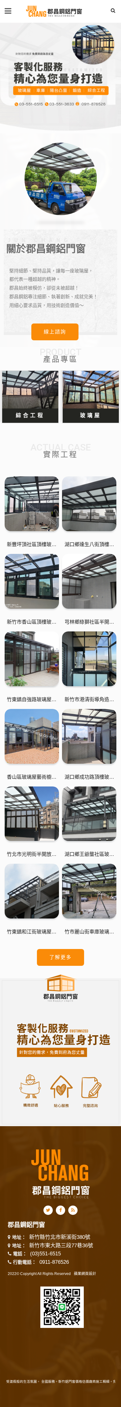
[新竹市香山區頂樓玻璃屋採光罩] (32, 581)
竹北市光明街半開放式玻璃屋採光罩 (31, 854)
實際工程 (60, 454)
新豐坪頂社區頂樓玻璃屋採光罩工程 (31, 545)
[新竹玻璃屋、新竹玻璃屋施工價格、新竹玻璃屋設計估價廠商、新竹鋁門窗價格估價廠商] (54, 10)
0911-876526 (54, 1262)
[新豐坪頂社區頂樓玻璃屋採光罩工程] (32, 503)
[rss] (73, 1210)
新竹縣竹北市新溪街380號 (59, 1237)
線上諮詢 (55, 331)
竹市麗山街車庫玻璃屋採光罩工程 (89, 932)
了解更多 (60, 957)
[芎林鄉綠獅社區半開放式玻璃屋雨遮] (89, 581)
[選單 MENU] (8, 11)
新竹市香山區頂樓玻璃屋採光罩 (31, 622)
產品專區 (60, 359)
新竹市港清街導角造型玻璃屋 (89, 700)
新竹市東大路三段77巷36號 (61, 1246)
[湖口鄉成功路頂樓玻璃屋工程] (89, 736)
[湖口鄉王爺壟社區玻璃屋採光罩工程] (89, 813)
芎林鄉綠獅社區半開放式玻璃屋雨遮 (89, 622)
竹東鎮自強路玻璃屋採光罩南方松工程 (31, 700)
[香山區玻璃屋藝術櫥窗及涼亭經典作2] (32, 736)
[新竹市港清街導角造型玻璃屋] (89, 658)
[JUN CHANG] (60, 78)
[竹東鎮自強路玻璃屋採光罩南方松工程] (32, 658)
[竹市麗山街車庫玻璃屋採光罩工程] (89, 891)
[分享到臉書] (60, 1210)
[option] (60, 78)
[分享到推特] (48, 1210)
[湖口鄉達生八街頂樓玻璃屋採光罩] (89, 503)
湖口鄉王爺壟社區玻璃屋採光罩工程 (89, 854)
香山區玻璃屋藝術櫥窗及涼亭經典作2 (31, 777)
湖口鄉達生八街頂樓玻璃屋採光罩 (89, 545)
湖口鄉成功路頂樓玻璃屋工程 (89, 777)
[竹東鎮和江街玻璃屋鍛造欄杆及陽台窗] (32, 891)
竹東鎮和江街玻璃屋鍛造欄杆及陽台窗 (31, 932)
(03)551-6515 (45, 1254)
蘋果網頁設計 (85, 1274)
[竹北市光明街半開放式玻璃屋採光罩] (32, 813)
